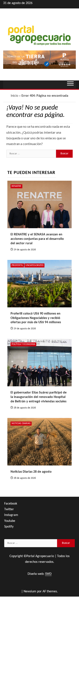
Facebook (10, 503)
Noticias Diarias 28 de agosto (31, 471)
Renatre (16, 186)
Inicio (14, 96)
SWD (48, 574)
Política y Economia (23, 344)
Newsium (30, 591)
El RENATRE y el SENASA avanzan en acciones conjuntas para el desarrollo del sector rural (37, 239)
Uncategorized (34, 265)
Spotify (8, 526)
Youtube (9, 521)
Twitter (9, 509)
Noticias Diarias (21, 423)
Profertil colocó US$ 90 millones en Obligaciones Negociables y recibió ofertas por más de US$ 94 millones (36, 318)
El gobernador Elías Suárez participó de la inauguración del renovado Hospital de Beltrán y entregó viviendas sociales (39, 397)
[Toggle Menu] (70, 84)
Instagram (11, 515)
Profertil (17, 265)
